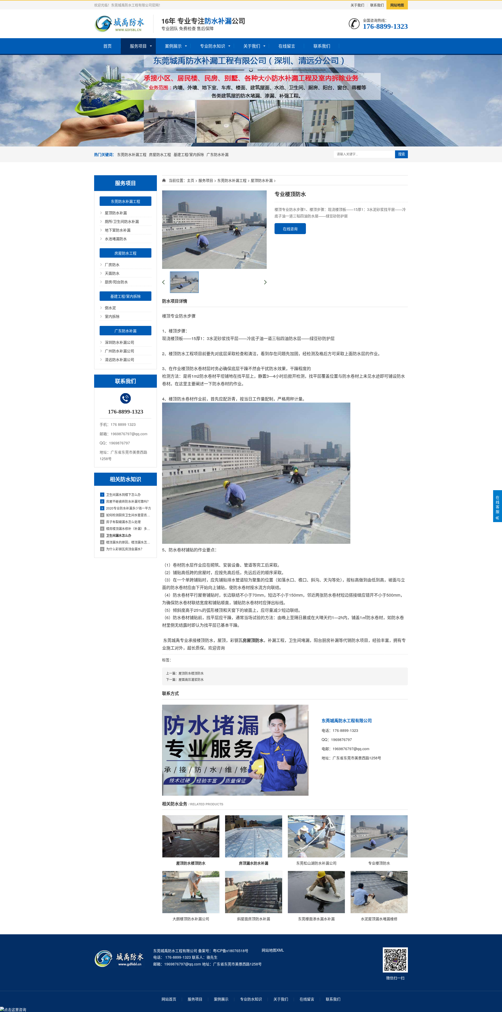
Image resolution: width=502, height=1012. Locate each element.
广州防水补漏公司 (119, 350)
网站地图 (397, 4)
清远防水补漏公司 (119, 359)
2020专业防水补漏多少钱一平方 (126, 508)
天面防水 (112, 273)
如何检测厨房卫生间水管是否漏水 (126, 515)
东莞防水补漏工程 (131, 154)
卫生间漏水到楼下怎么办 (121, 494)
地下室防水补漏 (117, 230)
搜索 (401, 154)
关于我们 (357, 4)
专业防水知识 (212, 46)
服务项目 (138, 46)
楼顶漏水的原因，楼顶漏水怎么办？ (126, 542)
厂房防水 (112, 264)
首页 (107, 46)
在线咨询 (290, 228)
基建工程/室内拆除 (189, 154)
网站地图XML (273, 950)
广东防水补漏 (218, 154)
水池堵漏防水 (116, 238)
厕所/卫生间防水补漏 (122, 221)
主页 (190, 180)
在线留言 (286, 46)
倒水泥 (110, 307)
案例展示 (173, 46)
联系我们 (377, 4)
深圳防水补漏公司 (119, 342)
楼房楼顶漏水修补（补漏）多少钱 (126, 528)
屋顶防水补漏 (116, 212)
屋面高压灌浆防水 (191, 679)
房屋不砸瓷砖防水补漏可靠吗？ (125, 501)
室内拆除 (112, 316)
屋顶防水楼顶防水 (191, 673)
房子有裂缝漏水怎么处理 (121, 521)
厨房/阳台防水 (116, 281)
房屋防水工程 (160, 154)
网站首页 (169, 999)
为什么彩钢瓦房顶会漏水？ (122, 549)
